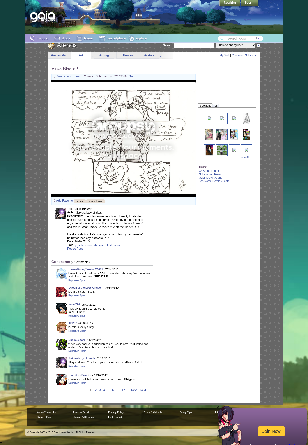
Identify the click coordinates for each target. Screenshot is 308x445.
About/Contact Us (46, 412)
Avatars (149, 55)
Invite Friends (115, 417)
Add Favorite (64, 200)
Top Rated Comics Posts (214, 181)
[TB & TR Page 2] (247, 134)
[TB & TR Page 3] (209, 150)
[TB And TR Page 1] (234, 134)
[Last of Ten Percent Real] (222, 118)
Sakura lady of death (69, 76)
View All (245, 157)
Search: (168, 45)
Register (230, 3)
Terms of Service (82, 412)
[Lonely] (246, 118)
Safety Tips (185, 412)
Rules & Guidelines (154, 412)
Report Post (75, 248)
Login (250, 3)
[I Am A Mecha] (234, 149)
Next (134, 390)
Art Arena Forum (209, 170)
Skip (131, 76)
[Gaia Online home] (43, 16)
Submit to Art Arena (210, 177)
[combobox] (240, 38)
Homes (128, 55)
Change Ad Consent (83, 417)
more (92, 55)
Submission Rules (210, 174)
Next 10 (145, 390)
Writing (104, 55)
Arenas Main (59, 55)
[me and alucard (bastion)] (222, 134)
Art (81, 55)
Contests (237, 55)
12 (123, 390)
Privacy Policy (116, 412)
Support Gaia (44, 417)
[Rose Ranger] (246, 149)
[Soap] (234, 118)
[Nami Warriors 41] (223, 150)
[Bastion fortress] (209, 134)
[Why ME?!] (209, 118)
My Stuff (224, 55)
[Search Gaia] (222, 38)
